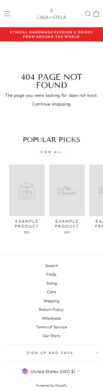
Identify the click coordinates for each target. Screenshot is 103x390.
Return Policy (51, 309)
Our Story (52, 335)
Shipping (51, 300)
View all (51, 152)
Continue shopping (51, 104)
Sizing (51, 283)
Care (51, 291)
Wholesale (51, 318)
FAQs (51, 274)
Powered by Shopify (51, 385)
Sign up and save (50, 353)
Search (51, 265)
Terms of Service (51, 326)
